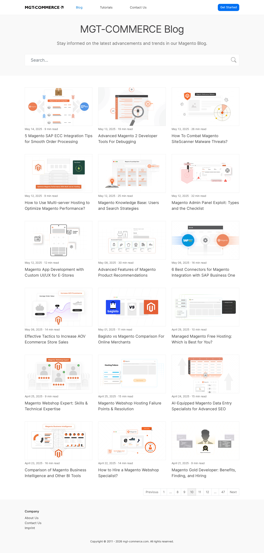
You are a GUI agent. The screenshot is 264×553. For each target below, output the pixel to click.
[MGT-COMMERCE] (44, 7)
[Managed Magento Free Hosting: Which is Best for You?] (205, 307)
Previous (152, 492)
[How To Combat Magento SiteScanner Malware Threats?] (205, 106)
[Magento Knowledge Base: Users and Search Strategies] (132, 173)
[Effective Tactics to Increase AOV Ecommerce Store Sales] (58, 307)
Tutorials (106, 7)
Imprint (30, 528)
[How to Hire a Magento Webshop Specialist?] (132, 440)
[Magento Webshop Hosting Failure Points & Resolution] (132, 373)
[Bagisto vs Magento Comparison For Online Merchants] (132, 307)
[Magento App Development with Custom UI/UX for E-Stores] (58, 240)
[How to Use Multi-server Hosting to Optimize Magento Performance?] (58, 173)
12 (207, 492)
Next (233, 492)
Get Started (228, 7)
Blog (79, 7)
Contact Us (138, 7)
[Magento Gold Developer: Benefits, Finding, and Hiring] (205, 440)
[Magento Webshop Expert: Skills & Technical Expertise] (58, 373)
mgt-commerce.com (136, 541)
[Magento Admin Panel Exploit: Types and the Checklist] (205, 173)
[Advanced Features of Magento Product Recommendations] (132, 240)
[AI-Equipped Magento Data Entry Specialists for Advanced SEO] (205, 373)
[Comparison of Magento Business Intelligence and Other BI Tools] (58, 440)
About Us (31, 518)
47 (223, 492)
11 (199, 492)
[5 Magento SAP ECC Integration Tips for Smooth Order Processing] (58, 106)
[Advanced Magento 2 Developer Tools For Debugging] (132, 106)
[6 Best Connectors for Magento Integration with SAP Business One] (205, 240)
